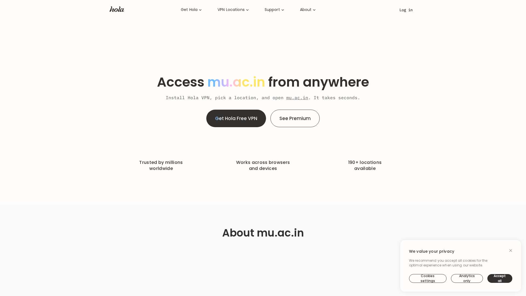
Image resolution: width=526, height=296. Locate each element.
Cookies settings (428, 278)
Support (272, 9)
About (306, 9)
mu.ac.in (297, 97)
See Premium (295, 118)
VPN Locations (231, 9)
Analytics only (467, 278)
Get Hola (189, 9)
